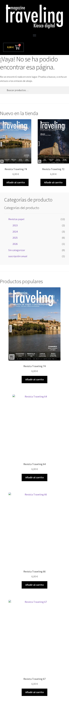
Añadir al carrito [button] (15, 182)
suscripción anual (17, 256)
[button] (34, 35)
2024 (15, 231)
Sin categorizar (16, 250)
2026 (15, 243)
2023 (15, 225)
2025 (15, 237)
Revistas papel (16, 219)
